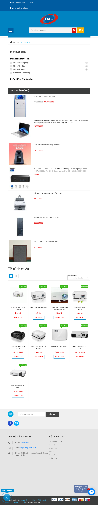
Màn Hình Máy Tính (20, 58)
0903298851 (25, 442)
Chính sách (53, 458)
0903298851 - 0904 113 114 (22, 3)
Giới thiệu (52, 445)
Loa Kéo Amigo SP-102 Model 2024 (46, 241)
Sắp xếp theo (72, 275)
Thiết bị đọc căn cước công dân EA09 (47, 145)
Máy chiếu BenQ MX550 (38, 307)
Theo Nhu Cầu (19, 66)
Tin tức (51, 451)
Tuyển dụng (53, 448)
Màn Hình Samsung (21, 73)
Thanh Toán (53, 455)
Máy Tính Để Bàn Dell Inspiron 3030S (46, 217)
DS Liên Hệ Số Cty (55, 441)
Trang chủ (16, 42)
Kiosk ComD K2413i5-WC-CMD (44, 96)
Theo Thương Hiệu (21, 62)
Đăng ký (52, 414)
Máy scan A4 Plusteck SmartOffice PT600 (48, 193)
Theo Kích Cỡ (18, 69)
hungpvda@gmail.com (19, 8)
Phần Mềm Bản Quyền (21, 79)
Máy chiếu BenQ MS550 (59, 346)
